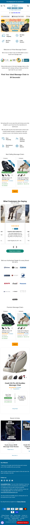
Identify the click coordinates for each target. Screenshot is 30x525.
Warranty (20, 520)
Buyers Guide (17, 515)
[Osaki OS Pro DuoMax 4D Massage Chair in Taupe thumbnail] (10, 377)
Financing (6, 516)
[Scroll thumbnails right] (26, 377)
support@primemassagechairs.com (9, 492)
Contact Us (24, 515)
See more (14, 455)
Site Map (22, 518)
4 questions (16, 389)
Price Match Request (15, 516)
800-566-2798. (7, 490)
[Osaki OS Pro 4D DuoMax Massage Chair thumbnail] (15, 377)
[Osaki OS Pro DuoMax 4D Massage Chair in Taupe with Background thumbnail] (5, 377)
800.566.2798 (16, 12)
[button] (14, 247)
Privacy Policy (24, 516)
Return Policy (7, 518)
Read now (10, 449)
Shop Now (15, 408)
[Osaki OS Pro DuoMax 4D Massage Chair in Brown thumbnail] (20, 377)
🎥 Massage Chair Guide (18, 16)
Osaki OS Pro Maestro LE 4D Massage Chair (23, 178)
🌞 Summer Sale (5, 16)
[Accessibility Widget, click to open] (2, 522)
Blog (12, 515)
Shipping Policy (15, 518)
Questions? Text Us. (23, 522)
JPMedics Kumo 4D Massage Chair (7, 178)
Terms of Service (12, 520)
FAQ (2, 516)
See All (15, 191)
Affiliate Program (5, 515)
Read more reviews (15, 251)
